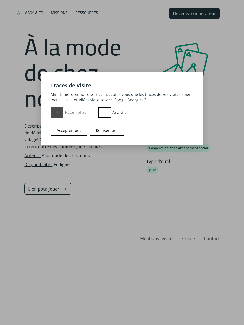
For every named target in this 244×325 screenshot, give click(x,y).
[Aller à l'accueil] (18, 13)
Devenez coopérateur (194, 13)
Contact (212, 238)
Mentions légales (157, 238)
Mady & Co (33, 12)
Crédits (189, 238)
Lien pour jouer (43, 189)
